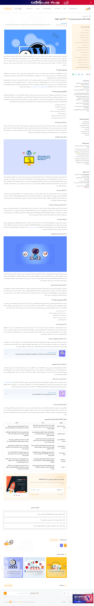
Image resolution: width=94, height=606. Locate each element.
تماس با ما (64, 602)
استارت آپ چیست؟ (82, 181)
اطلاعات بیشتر (36, 494)
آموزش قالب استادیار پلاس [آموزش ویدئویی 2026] (82, 103)
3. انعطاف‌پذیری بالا (85, 40)
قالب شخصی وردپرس (85, 131)
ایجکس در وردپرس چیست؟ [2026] (82, 157)
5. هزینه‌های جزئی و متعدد (84, 64)
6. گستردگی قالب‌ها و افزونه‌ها (83, 47)
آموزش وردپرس (85, 16)
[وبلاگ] (89, 16)
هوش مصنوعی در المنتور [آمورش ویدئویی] (82, 163)
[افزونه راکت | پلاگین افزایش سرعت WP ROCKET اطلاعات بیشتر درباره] (32, 494)
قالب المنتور (87, 129)
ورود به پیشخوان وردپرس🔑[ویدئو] (82, 153)
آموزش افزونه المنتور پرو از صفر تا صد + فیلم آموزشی (81, 107)
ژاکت (65, 8)
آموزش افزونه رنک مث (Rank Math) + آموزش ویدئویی (82, 100)
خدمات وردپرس (29, 8)
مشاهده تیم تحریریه (53, 539)
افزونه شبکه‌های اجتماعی (84, 125)
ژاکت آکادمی (57, 8)
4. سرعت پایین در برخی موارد (83, 62)
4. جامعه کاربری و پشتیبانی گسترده (82, 42)
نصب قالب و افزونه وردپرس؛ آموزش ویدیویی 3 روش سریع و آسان (82, 97)
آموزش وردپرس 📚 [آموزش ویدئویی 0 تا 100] (81, 90)
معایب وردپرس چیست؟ (84, 52)
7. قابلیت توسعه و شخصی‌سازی (83, 50)
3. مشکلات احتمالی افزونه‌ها (83, 60)
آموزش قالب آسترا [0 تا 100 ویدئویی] (82, 160)
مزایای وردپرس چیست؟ (84, 32)
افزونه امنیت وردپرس (85, 127)
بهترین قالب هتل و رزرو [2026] (83, 155)
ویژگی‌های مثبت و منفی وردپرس (38, 87)
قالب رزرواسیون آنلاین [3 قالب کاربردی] (81, 151)
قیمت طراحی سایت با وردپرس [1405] (82, 149)
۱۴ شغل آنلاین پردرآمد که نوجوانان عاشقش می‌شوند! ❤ (82, 84)
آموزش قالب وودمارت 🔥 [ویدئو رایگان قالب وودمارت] (82, 87)
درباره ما (70, 602)
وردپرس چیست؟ (85, 30)
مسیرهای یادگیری (47, 8)
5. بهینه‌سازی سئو (85, 45)
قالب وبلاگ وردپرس (85, 133)
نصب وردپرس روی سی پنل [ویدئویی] (82, 158)
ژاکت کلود (21, 602)
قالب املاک (87, 135)
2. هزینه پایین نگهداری (84, 37)
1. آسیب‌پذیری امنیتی (85, 55)
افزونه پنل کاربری (86, 121)
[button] (69, 488)
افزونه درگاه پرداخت (85, 123)
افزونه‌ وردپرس (7, 382)
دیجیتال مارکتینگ (73, 8)
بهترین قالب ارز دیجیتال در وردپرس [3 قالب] (82, 146)
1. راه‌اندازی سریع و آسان (84, 35)
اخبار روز (38, 8)
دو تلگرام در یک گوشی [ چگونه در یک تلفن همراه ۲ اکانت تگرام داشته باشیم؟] (81, 93)
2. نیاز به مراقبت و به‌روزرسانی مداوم (82, 57)
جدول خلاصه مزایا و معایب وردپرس (82, 67)
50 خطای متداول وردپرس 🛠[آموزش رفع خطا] (81, 110)
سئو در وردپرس (32, 227)
